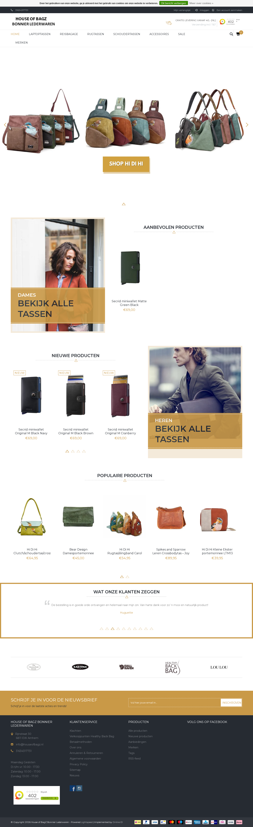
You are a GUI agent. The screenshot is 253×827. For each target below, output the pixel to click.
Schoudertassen (126, 34)
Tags (131, 753)
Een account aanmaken (229, 10)
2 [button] (112, 204)
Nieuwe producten (140, 736)
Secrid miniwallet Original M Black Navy (31, 431)
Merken (21, 42)
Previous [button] (6, 125)
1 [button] (107, 204)
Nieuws (74, 775)
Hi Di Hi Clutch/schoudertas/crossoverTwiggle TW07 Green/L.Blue (32, 551)
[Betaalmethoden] (137, 821)
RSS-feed (134, 758)
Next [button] (246, 125)
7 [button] (140, 204)
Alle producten (137, 730)
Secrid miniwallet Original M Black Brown (75, 431)
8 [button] (146, 204)
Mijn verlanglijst (182, 10)
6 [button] (135, 204)
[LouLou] (173, 667)
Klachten (75, 730)
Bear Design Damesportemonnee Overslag (78, 551)
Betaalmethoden (81, 742)
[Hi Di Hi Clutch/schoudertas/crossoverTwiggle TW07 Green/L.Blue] (32, 517)
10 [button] (151, 628)
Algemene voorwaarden (85, 758)
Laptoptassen (40, 34)
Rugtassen (95, 34)
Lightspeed (87, 822)
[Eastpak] (34, 667)
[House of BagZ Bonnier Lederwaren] (33, 21)
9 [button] (146, 628)
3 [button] (118, 204)
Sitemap (75, 770)
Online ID (118, 822)
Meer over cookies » (201, 3)
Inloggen (204, 10)
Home (15, 34)
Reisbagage (69, 34)
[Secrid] (219, 667)
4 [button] (124, 204)
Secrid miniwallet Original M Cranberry (120, 431)
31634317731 (21, 10)
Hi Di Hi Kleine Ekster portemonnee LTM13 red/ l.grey (217, 551)
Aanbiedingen (137, 742)
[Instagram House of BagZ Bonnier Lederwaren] (79, 788)
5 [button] (129, 204)
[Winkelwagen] (236, 33)
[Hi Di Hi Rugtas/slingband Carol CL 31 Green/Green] (124, 517)
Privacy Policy (79, 764)
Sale (181, 34)
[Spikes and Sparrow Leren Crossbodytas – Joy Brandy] (171, 517)
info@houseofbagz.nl (29, 744)
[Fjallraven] (80, 667)
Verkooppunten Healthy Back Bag (92, 736)
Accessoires (159, 34)
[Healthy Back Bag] (126, 667)
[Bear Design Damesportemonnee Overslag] (78, 517)
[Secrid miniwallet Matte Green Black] (129, 267)
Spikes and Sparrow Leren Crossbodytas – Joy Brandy (170, 551)
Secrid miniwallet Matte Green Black (129, 303)
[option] (126, 122)
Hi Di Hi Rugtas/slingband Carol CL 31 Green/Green (124, 551)
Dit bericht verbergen (173, 3)
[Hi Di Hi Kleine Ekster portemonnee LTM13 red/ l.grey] (217, 517)
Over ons (75, 747)
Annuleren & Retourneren (86, 753)
